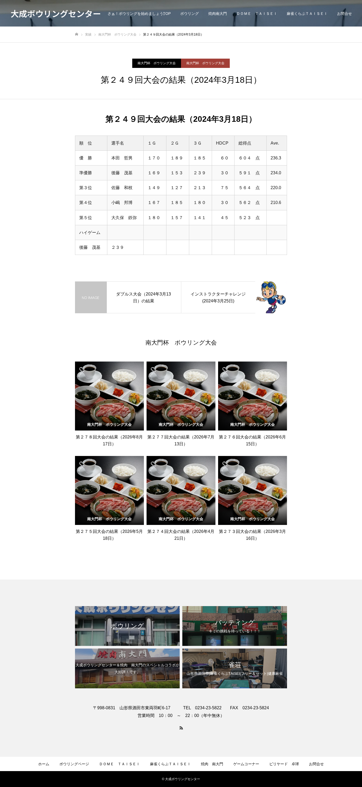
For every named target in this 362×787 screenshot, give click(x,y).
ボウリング (189, 13)
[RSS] (181, 727)
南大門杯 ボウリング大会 (157, 63)
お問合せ (344, 13)
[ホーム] (76, 34)
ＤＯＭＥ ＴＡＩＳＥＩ (256, 13)
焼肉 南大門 (212, 764)
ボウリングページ (74, 764)
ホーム (43, 764)
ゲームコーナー (246, 764)
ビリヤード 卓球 (284, 764)
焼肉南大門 (217, 13)
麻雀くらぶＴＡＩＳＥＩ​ (307, 13)
